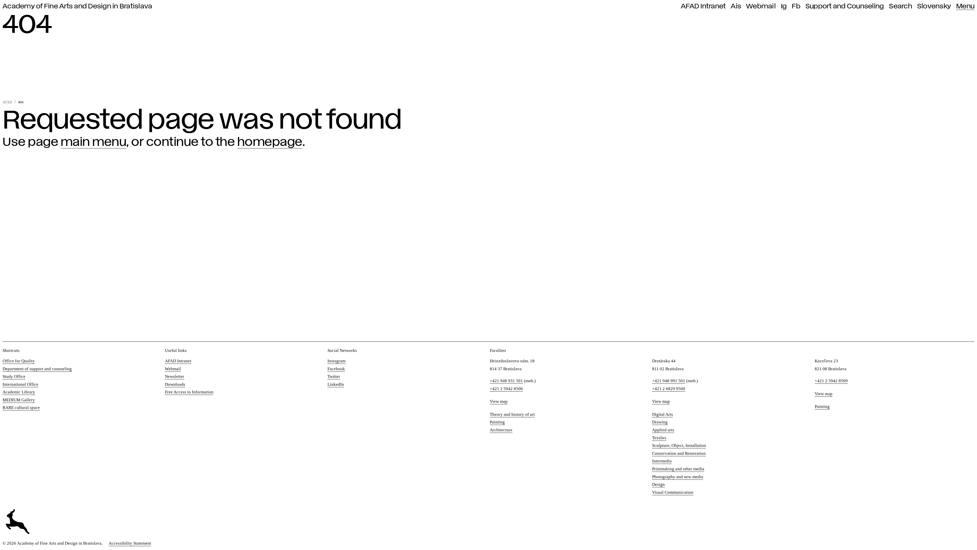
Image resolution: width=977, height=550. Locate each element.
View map (499, 401)
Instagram (336, 361)
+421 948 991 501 (668, 380)
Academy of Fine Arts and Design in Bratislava (77, 6)
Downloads (175, 384)
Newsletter (174, 376)
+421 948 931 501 (506, 380)
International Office (20, 384)
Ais (736, 6)
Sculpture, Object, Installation (679, 445)
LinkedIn (335, 384)
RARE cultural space (21, 407)
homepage (270, 142)
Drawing (660, 422)
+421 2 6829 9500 (668, 388)
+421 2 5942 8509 (831, 380)
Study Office (14, 376)
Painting (497, 422)
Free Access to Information (189, 392)
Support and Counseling (845, 6)
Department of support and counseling (37, 368)
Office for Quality (19, 361)
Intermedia (662, 461)
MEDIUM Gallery (19, 399)
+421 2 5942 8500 (506, 388)
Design (658, 484)
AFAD (7, 102)
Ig (784, 6)
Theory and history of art (512, 414)
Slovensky (934, 6)
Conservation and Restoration (679, 453)
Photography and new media (677, 476)
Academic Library (19, 392)
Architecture (501, 430)
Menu (965, 6)
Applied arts (663, 430)
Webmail (761, 6)
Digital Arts (662, 414)
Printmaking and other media (678, 468)
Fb (796, 6)
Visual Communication (672, 492)
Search (900, 6)
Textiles (659, 437)
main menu (94, 142)
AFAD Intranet (703, 6)
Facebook (336, 368)
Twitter (333, 376)
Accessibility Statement (130, 543)
